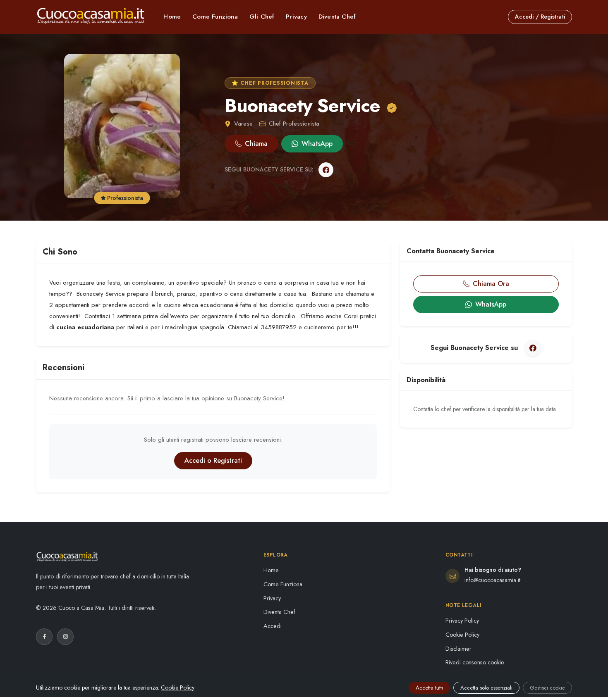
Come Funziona (215, 16)
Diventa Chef (337, 16)
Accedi (272, 626)
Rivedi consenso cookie (474, 662)
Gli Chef (262, 16)
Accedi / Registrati (540, 16)
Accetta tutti (429, 688)
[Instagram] (65, 636)
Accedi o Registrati (213, 460)
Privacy (296, 16)
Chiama (256, 143)
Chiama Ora (491, 283)
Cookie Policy (462, 634)
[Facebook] (325, 169)
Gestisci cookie (547, 688)
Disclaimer (458, 649)
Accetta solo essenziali (486, 688)
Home (172, 16)
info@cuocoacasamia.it (492, 580)
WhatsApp (317, 143)
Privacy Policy (462, 620)
